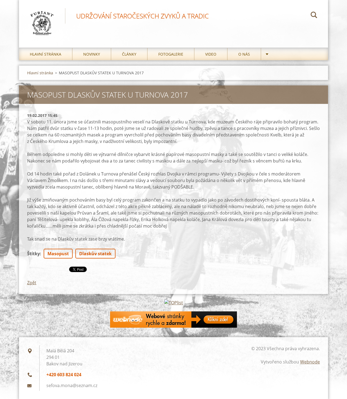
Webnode (310, 362)
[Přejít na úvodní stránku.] (42, 18)
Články (129, 54)
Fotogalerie (170, 54)
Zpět (31, 283)
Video (210, 54)
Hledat (314, 16)
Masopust (58, 254)
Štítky (33, 254)
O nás (244, 54)
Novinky (91, 54)
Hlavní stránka (45, 54)
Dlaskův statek (95, 254)
